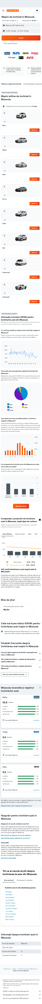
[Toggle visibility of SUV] (9, 404)
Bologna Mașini (10, 897)
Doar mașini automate (10, 43)
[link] (21, 506)
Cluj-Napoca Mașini (11, 908)
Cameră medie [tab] (20, 534)
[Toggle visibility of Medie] (25, 404)
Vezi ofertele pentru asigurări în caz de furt (15, 838)
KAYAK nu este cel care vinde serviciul (16, 991)
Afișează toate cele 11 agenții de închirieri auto (16, 806)
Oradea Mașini (9, 900)
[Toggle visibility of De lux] (10, 410)
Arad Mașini (8, 895)
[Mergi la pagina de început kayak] (13, 10)
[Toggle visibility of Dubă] (24, 407)
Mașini (14, 969)
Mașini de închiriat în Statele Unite (28, 969)
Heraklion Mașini (10, 903)
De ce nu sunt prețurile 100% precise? (16, 998)
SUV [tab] (36, 534)
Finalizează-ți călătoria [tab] (25, 880)
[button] (3, 10)
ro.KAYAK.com (6, 969)
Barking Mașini (9, 919)
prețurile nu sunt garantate (14, 985)
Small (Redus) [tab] (7, 534)
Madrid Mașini (9, 917)
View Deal (34, 130)
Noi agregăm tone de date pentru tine (16, 995)
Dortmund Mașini (10, 914)
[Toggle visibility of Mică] (9, 407)
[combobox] (10, 21)
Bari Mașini (8, 892)
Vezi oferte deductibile (8, 858)
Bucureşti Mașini (10, 906)
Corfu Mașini (9, 911)
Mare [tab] (30, 534)
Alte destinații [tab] (9, 880)
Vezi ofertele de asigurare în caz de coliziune (16, 835)
